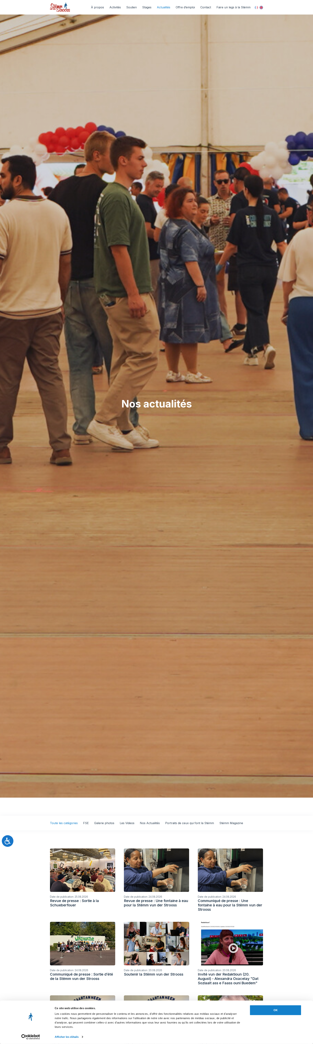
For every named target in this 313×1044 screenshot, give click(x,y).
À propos (97, 7)
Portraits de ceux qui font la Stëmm (189, 823)
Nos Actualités (150, 823)
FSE (86, 823)
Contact (205, 7)
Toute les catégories (64, 823)
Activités (115, 7)
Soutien (131, 7)
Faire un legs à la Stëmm (233, 7)
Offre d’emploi (185, 7)
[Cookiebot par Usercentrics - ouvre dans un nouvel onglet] (31, 1037)
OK (276, 1010)
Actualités (163, 7)
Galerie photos (104, 823)
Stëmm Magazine (231, 823)
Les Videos (127, 823)
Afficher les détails (67, 1036)
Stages (146, 7)
